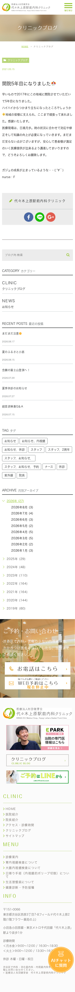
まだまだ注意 (10, 333)
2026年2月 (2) (22, 544)
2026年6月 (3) (22, 519)
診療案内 (12, 857)
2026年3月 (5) (22, 538)
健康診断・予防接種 (20, 887)
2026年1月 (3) (22, 550)
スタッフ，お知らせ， (18, 458)
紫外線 (8, 475)
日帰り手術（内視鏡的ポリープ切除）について (37, 875)
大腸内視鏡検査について (23, 867)
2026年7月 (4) (22, 513)
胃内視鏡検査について (22, 862)
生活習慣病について (20, 882)
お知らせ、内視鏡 (33, 441)
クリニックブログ (18, 60)
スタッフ (36, 449)
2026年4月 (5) (22, 531)
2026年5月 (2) (22, 525)
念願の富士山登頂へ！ (16, 370)
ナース (49, 466)
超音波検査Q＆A (12, 406)
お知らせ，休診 (14, 449)
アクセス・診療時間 (20, 825)
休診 (62, 466)
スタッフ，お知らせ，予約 (21, 466)
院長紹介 (12, 819)
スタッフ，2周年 (59, 449)
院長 (22, 475)
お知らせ (10, 441)
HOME (24, 46)
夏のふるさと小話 (13, 352)
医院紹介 (12, 814)
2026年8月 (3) (22, 507)
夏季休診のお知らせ (14, 388)
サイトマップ (15, 835)
